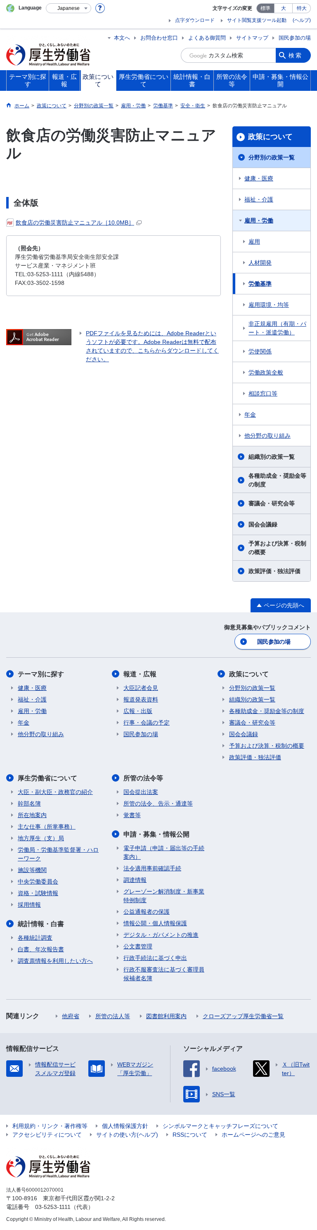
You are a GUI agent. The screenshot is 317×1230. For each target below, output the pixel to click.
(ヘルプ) (302, 20)
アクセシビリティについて (47, 1134)
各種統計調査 (35, 937)
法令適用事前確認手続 (152, 868)
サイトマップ (252, 37)
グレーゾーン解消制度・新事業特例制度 (163, 895)
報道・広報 (139, 674)
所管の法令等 (143, 778)
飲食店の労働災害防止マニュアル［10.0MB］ (75, 222)
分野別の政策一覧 (271, 157)
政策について (270, 137)
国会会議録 (262, 524)
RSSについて (190, 1134)
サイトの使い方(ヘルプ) (127, 1134)
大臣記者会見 (140, 688)
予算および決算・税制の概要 (277, 547)
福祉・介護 (258, 199)
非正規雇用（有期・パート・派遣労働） (277, 328)
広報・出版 (137, 711)
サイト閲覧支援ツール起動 (256, 20)
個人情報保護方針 (125, 1126)
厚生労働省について (47, 778)
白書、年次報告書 (41, 949)
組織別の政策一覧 (271, 456)
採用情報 (29, 904)
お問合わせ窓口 (159, 37)
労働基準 (260, 283)
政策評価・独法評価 (274, 571)
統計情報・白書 (41, 923)
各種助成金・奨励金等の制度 (277, 480)
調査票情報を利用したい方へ (55, 960)
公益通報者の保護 (146, 911)
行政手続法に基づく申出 (155, 958)
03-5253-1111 (53, 1207)
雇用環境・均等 (268, 304)
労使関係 (260, 351)
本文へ (122, 37)
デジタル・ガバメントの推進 (161, 934)
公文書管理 (137, 946)
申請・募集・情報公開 (156, 834)
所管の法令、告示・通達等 (158, 803)
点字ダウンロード (195, 20)
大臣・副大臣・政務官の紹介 (55, 792)
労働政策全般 (265, 372)
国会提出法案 (140, 792)
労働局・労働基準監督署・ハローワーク (58, 854)
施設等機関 (32, 870)
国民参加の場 (295, 37)
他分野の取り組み (267, 435)
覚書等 (132, 815)
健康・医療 (258, 178)
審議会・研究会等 (271, 503)
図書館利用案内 (166, 1016)
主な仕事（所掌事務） (47, 826)
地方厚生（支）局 (41, 838)
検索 (296, 55)
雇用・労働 (258, 220)
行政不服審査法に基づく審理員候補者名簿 (163, 973)
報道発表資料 (140, 699)
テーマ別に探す (41, 674)
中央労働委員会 (38, 881)
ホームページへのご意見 (253, 1134)
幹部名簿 (29, 803)
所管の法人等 (112, 1016)
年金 (250, 414)
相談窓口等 (262, 393)
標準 (265, 8)
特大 (302, 8)
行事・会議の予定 (146, 722)
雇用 (254, 241)
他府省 (70, 1016)
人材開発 (260, 262)
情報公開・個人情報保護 (155, 923)
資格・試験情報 (38, 893)
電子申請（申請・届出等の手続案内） (163, 852)
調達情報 (135, 880)
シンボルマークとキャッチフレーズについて (220, 1126)
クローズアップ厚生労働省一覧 (243, 1016)
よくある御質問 (207, 37)
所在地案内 (32, 815)
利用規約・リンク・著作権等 (50, 1126)
